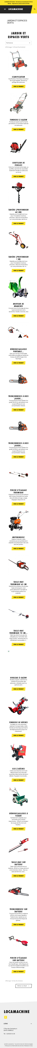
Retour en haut (23, 986)
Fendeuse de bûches (18, 722)
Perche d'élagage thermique (18, 491)
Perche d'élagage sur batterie (18, 959)
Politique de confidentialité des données (14, 1045)
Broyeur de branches (18, 305)
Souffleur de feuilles (18, 164)
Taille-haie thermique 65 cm (18, 583)
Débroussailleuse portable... (18, 350)
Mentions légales (29, 1044)
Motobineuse (18, 537)
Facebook (5, 1017)
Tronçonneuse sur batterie (18, 910)
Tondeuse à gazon (18, 120)
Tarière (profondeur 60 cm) (18, 211)
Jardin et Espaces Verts (17, 21)
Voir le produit (18, 86)
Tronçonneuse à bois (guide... (18, 397)
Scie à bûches (18, 769)
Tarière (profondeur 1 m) (18, 258)
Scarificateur (18, 77)
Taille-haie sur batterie (18, 863)
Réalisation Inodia (28, 1045)
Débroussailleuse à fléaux (18, 814)
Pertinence (18, 43)
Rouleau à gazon (18, 678)
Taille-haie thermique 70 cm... (18, 632)
